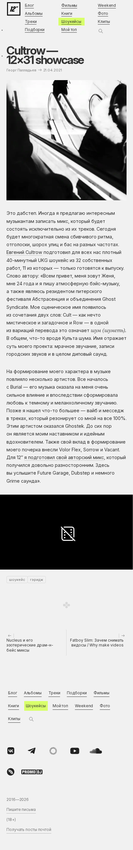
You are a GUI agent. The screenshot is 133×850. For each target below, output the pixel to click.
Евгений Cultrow (24, 252)
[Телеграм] (32, 750)
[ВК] (10, 750)
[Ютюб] (74, 750)
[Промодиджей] (32, 771)
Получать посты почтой (28, 829)
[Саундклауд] (96, 750)
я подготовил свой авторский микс (64, 457)
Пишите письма (21, 809)
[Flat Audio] (53, 750)
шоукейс (17, 579)
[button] (101, 31)
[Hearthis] (10, 771)
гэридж (36, 579)
